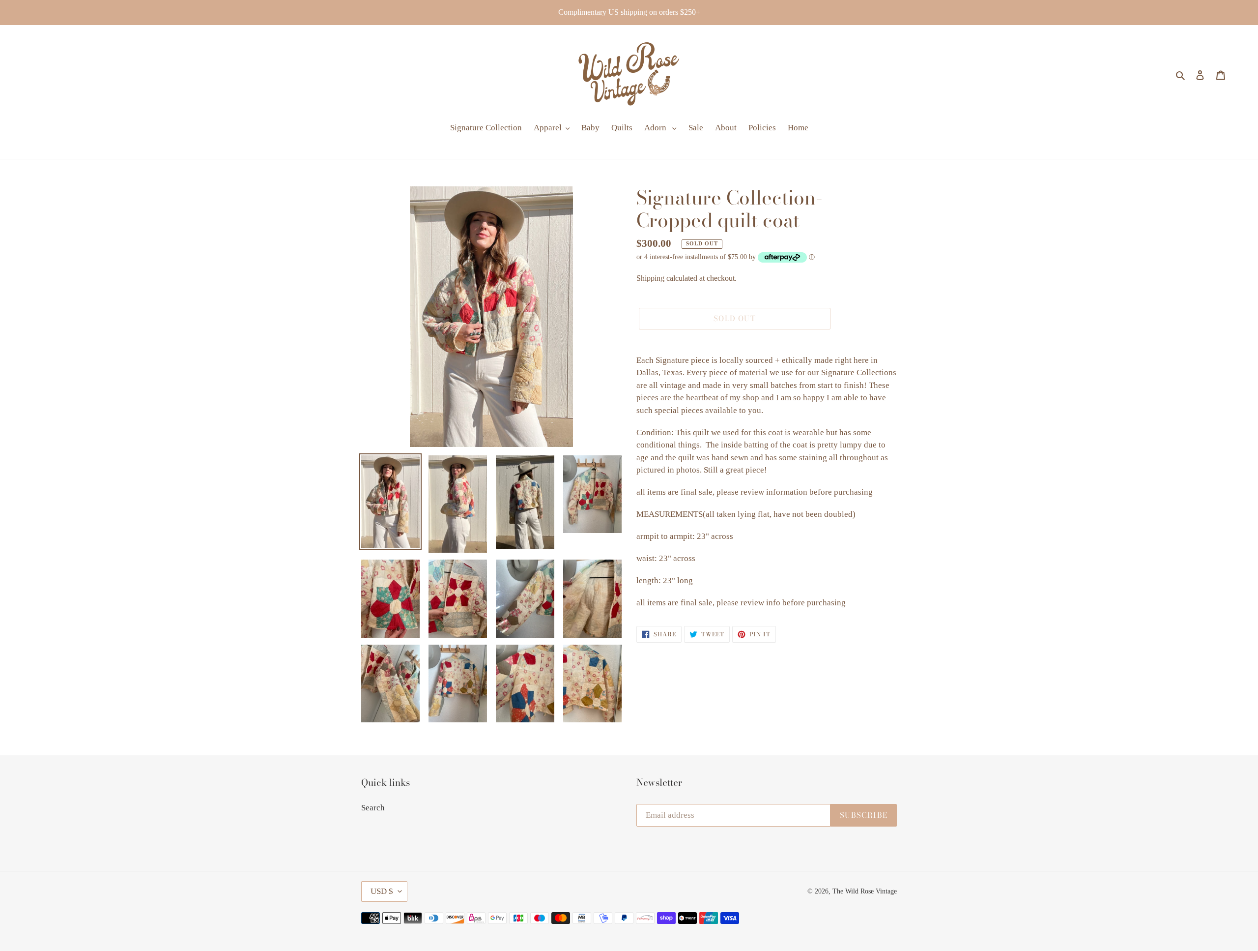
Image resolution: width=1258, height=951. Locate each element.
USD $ (382, 891)
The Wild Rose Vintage (864, 891)
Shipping (650, 278)
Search (373, 807)
